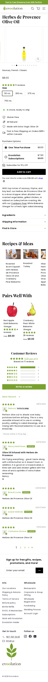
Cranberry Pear (19, 203)
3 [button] (24, 547)
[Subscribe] (39, 570)
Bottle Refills (8, 606)
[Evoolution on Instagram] (25, 636)
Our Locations (9, 588)
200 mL (19, 93)
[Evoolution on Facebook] (30, 636)
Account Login (31, 613)
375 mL (31, 93)
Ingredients (8, 215)
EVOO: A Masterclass (12, 610)
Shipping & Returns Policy (11, 593)
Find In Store (9, 228)
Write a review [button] (24, 386)
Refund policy (9, 602)
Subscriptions (8, 614)
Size (4, 88)
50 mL (7, 93)
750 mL (8, 100)
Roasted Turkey (27, 265)
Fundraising (29, 605)
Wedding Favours (32, 609)
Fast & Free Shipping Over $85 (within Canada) (23, 3)
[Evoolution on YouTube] (35, 636)
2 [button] (20, 547)
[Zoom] (38, 58)
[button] (8, 85)
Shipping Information (14, 221)
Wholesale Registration (30, 600)
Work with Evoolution (12, 618)
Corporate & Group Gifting (33, 593)
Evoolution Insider (10, 622)
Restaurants (30, 588)
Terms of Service (10, 599)
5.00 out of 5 (31, 358)
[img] (8, 404)
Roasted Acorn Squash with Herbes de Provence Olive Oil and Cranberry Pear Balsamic (13, 272)
